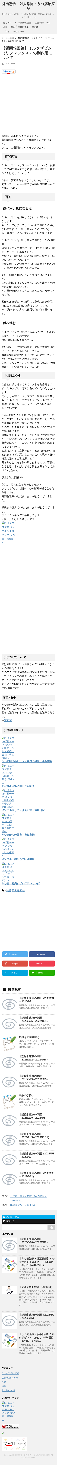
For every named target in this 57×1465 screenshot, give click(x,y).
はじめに (7, 22)
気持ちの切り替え (29, 1037)
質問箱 (35, 27)
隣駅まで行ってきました (23, 1204)
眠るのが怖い (26, 1095)
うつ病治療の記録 (23, 22)
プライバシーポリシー (13, 31)
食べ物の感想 (8, 1390)
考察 (5, 27)
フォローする (12, 1217)
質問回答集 (23, 27)
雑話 (13, 27)
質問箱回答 (18, 890)
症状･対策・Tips (42, 22)
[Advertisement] (28, 104)
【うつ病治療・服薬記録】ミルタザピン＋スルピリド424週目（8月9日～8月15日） (36, 1337)
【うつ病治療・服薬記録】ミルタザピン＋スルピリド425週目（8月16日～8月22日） (36, 1262)
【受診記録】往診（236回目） (36, 1287)
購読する (10, 1221)
